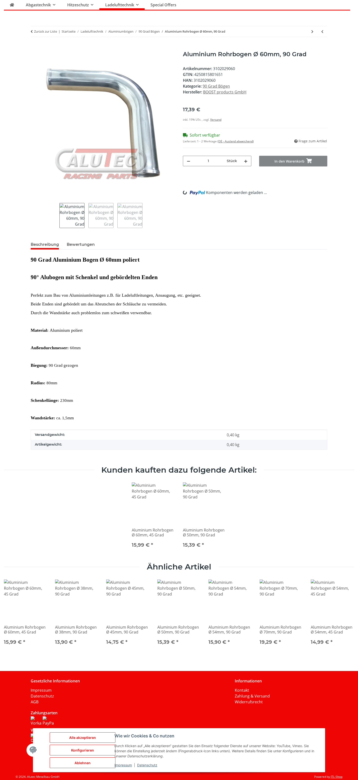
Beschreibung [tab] (45, 244)
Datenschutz (42, 696)
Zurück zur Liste (45, 31)
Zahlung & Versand (252, 696)
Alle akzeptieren (82, 737)
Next (346, 615)
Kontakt (242, 690)
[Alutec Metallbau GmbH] (12, 5)
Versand (215, 120)
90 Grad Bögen (216, 86)
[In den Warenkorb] (34, 48)
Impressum (41, 690)
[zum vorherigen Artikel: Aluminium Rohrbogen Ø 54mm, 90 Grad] (322, 31)
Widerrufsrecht (249, 702)
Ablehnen (83, 763)
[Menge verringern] (188, 161)
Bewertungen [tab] (81, 244)
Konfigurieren (82, 750)
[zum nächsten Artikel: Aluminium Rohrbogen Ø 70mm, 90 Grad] (312, 31)
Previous (12, 615)
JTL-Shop (336, 777)
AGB (34, 702)
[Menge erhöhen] (245, 161)
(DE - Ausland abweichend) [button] (235, 141)
